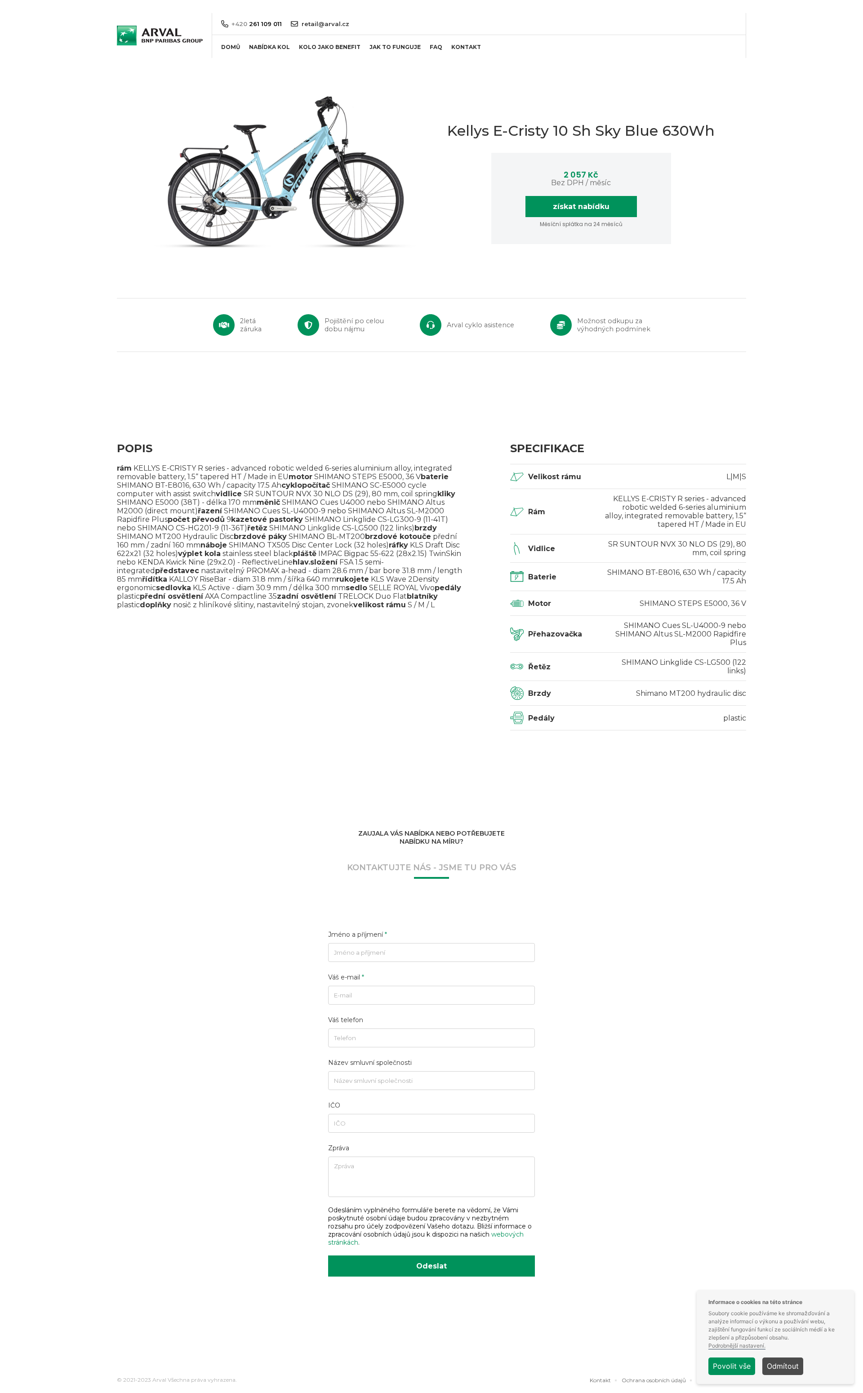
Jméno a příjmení (357, 934)
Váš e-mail (346, 977)
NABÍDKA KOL (269, 47)
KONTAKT (466, 47)
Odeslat (431, 1266)
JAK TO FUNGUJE (395, 47)
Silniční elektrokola (272, 99)
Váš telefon (345, 1020)
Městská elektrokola (273, 84)
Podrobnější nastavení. (736, 1346)
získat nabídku (581, 206)
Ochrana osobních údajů (654, 1380)
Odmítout (783, 1366)
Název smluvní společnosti (370, 1063)
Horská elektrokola (272, 70)
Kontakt (600, 1380)
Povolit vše (732, 1366)
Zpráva (338, 1148)
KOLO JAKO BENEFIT (329, 47)
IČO (334, 1105)
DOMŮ (230, 47)
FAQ (436, 47)
